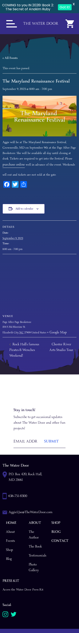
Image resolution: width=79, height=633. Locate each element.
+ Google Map (57, 332)
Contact (59, 541)
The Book (35, 546)
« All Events (10, 58)
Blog (9, 559)
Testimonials (37, 555)
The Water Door (40, 23)
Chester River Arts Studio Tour (61, 347)
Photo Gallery (34, 567)
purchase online (14, 165)
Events (10, 541)
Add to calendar (24, 209)
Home (11, 523)
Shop (9, 550)
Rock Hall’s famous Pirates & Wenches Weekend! (24, 350)
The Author (34, 535)
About (10, 532)
